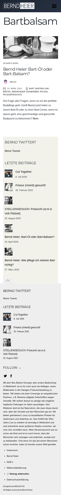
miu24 (13, 82)
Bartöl (7, 92)
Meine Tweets (12, 151)
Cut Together (23, 171)
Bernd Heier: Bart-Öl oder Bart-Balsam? (27, 71)
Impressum (12, 450)
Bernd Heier (13, 456)
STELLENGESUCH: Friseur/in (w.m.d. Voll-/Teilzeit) (28, 211)
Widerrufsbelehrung (16, 468)
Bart (31, 88)
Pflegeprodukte (12, 95)
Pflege (44, 92)
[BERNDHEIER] (18, 7)
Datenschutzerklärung (17, 479)
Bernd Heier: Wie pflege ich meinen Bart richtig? (30, 262)
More (35, 118)
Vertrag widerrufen (19, 474)
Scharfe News (10, 63)
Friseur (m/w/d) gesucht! (30, 185)
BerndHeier (18, 92)
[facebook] (11, 375)
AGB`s (10, 462)
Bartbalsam (42, 88)
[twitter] (5, 375)
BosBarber (32, 92)
